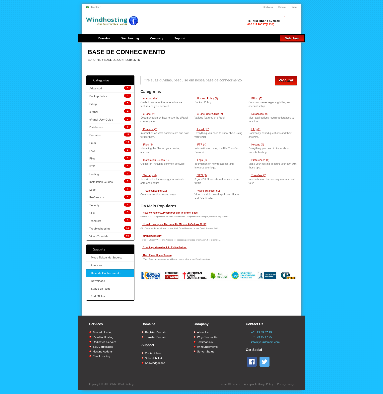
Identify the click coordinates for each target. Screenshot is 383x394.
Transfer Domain (155, 337)
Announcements (207, 346)
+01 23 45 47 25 (261, 332)
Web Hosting (130, 38)
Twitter (278, 311)
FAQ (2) (255, 129)
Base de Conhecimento (122, 59)
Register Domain (155, 332)
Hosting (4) (257, 144)
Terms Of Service (230, 384)
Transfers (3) (258, 175)
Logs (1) (201, 159)
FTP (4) (201, 144)
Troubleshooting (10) (154, 190)
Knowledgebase (155, 362)
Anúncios (95, 265)
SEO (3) (201, 175)
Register (282, 7)
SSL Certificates (103, 346)
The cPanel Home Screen (157, 255)
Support (179, 38)
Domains (104, 38)
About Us (203, 332)
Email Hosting (101, 356)
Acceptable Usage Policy (258, 384)
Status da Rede (100, 288)
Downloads (97, 280)
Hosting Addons (103, 351)
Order (294, 7)
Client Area (268, 7)
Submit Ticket (153, 358)
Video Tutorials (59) (208, 190)
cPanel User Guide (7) (209, 113)
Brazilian (95, 7)
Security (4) (149, 175)
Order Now (292, 38)
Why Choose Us (207, 337)
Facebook (229, 311)
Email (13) (202, 129)
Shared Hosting (102, 332)
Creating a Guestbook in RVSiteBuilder (164, 247)
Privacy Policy (285, 384)
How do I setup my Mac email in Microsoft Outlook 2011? (174, 224)
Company (156, 38)
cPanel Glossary (152, 236)
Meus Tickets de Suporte (105, 257)
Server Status (205, 351)
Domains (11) (150, 129)
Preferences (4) (260, 159)
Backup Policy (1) (207, 98)
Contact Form (153, 353)
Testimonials (205, 342)
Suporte (94, 59)
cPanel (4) (148, 113)
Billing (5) (256, 98)
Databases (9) (259, 113)
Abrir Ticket (97, 296)
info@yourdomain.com (265, 342)
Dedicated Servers (104, 342)
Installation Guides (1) (155, 159)
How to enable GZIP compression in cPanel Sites (170, 212)
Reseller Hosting (103, 337)
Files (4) (147, 144)
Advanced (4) (150, 98)
